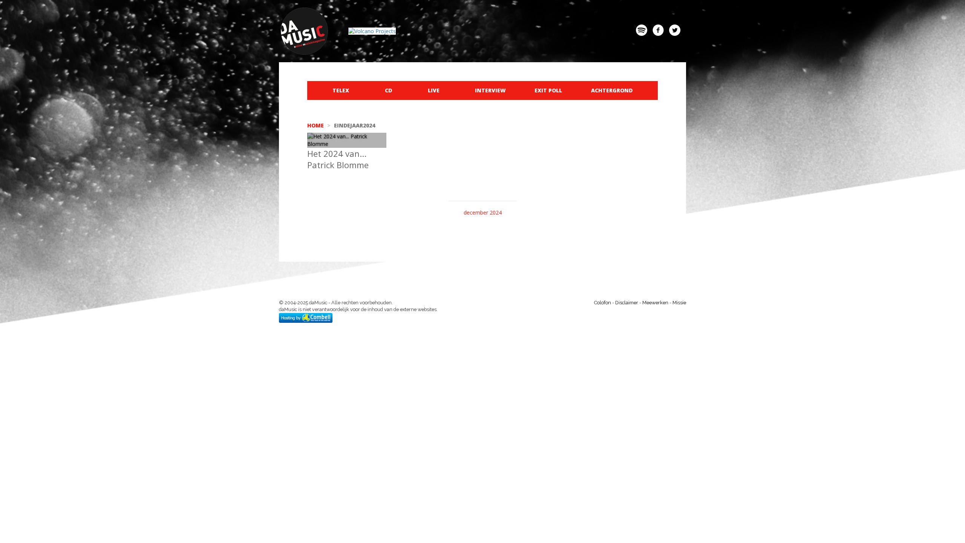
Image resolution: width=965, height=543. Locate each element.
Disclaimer (626, 302)
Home (315, 125)
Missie (679, 302)
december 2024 (483, 212)
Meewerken (655, 302)
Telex (340, 90)
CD (388, 90)
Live (434, 90)
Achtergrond (612, 90)
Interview (490, 90)
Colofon (602, 302)
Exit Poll (548, 90)
